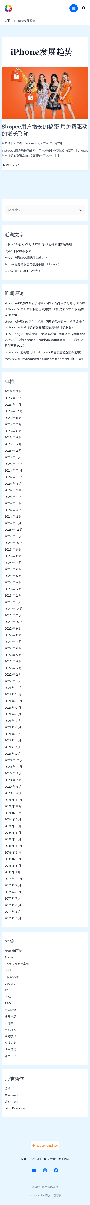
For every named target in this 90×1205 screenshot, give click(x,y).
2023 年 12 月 (14, 530)
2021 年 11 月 (13, 694)
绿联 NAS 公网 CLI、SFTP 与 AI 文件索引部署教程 (38, 244)
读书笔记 (10, 1049)
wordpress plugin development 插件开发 (52, 359)
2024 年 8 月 (13, 484)
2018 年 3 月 (13, 866)
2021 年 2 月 (13, 753)
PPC (8, 997)
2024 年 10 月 (14, 477)
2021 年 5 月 (13, 734)
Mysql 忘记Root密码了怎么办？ (26, 257)
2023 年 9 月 (13, 549)
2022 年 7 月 (13, 642)
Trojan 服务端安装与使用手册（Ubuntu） (33, 264)
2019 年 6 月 (13, 826)
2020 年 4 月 (13, 793)
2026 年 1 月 (13, 404)
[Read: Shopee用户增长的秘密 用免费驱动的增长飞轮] (45, 93)
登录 (7, 1088)
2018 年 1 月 (13, 872)
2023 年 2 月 (13, 595)
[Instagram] (45, 1170)
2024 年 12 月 (14, 464)
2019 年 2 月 (13, 839)
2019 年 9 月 (13, 813)
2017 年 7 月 (13, 898)
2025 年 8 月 (13, 418)
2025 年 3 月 (13, 444)
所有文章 (50, 1159)
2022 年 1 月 (13, 681)
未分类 (9, 1023)
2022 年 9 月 (13, 628)
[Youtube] (34, 1170)
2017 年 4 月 (13, 918)
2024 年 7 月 (13, 490)
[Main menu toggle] (73, 8)
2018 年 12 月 (13, 846)
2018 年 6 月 (13, 852)
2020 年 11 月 (13, 767)
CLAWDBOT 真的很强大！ (23, 271)
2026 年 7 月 (13, 391)
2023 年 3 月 (13, 589)
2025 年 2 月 (13, 450)
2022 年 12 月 (14, 609)
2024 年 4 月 (13, 510)
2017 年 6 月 (13, 905)
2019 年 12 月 (13, 800)
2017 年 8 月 (13, 892)
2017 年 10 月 (13, 879)
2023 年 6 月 (13, 569)
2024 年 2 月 (13, 516)
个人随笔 (10, 1010)
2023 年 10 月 (14, 543)
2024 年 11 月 (13, 470)
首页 (23, 1159)
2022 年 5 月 (13, 655)
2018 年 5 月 (13, 859)
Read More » (11, 164)
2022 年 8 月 (13, 635)
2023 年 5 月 (13, 576)
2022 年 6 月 (13, 648)
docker (10, 970)
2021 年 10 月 (13, 701)
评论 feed (11, 1102)
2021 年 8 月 (13, 714)
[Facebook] (56, 1170)
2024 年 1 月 (13, 523)
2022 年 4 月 (13, 661)
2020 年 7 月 (13, 780)
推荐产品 (10, 1016)
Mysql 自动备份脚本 (18, 251)
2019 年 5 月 (13, 832)
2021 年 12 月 (13, 688)
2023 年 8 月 (13, 556)
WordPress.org (16, 1108)
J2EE (8, 990)
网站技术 (10, 1036)
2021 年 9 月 (13, 707)
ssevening (12, 352)
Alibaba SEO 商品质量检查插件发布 (56, 352)
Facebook (12, 977)
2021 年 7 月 (13, 721)
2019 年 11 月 (13, 806)
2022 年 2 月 (13, 674)
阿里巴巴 (10, 1056)
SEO (8, 1003)
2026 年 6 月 (13, 398)
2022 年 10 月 (14, 622)
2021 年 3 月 (13, 747)
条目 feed (11, 1095)
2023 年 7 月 (13, 563)
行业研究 (10, 1043)
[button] (84, 8)
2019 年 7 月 (13, 819)
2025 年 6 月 (13, 431)
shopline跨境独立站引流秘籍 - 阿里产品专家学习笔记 (40, 303)
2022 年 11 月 (13, 615)
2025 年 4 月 (13, 437)
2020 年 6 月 (13, 786)
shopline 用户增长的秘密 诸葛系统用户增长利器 (39, 327)
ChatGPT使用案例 (17, 964)
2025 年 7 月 (13, 424)
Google (10, 983)
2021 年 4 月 (13, 740)
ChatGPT (35, 1159)
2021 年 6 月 (13, 727)
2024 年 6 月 (13, 497)
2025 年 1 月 (13, 457)
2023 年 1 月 (13, 602)
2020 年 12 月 (14, 760)
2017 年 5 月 (13, 912)
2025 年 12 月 (14, 411)
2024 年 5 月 (13, 503)
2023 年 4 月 (13, 582)
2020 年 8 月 (13, 773)
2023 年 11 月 (13, 536)
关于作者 (64, 1159)
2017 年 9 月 (13, 885)
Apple (9, 957)
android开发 (13, 951)
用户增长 (7, 143)
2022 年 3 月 (13, 668)
